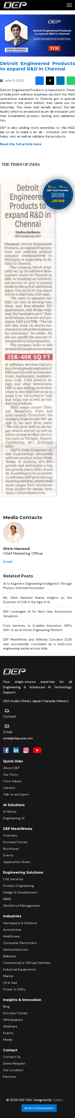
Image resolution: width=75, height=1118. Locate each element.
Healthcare (11, 936)
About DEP (11, 768)
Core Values (12, 781)
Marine (8, 976)
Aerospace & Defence (20, 923)
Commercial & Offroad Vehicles (26, 963)
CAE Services (13, 879)
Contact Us (12, 1057)
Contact (9, 716)
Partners (9, 1077)
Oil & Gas (10, 982)
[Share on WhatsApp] (71, 80)
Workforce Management (21, 905)
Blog (6, 1006)
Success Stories (15, 842)
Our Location (13, 1070)
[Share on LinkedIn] (60, 80)
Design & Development (20, 892)
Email (7, 561)
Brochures (11, 848)
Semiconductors (15, 949)
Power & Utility (14, 989)
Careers (9, 788)
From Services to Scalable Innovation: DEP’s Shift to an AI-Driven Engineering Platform (37, 628)
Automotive (12, 929)
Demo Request (14, 1063)
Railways (9, 956)
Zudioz (58, 1100)
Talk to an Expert (16, 794)
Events (8, 855)
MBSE (7, 899)
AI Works (9, 811)
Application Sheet (16, 862)
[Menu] (69, 5)
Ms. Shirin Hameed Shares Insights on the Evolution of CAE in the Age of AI (37, 600)
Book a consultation (39, 1108)
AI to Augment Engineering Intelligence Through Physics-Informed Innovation (37, 586)
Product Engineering (18, 886)
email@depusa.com (18, 738)
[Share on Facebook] (39, 80)
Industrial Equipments (19, 969)
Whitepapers (13, 1020)
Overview (10, 835)
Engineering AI (13, 818)
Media (7, 1039)
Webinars (10, 1026)
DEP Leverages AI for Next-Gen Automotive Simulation (37, 614)
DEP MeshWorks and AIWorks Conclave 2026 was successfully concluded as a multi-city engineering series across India (37, 644)
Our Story (10, 774)
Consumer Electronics (20, 943)
